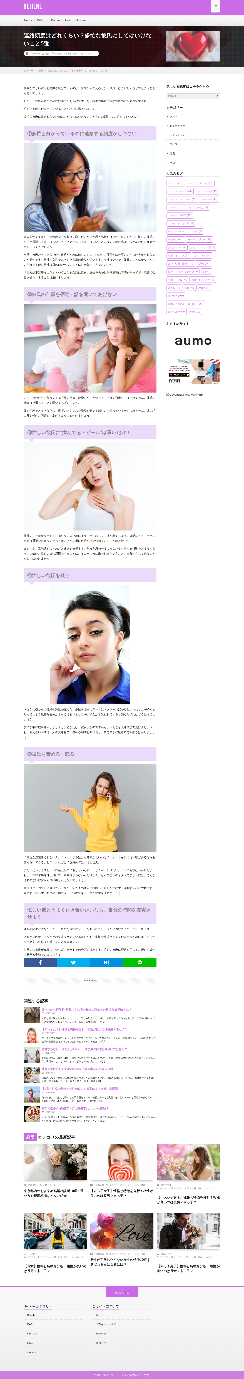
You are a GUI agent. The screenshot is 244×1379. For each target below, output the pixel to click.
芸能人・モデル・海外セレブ (185, 303)
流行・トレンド (202, 279)
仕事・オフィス (178, 255)
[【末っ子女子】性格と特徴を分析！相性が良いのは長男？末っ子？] (32, 1035)
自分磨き (176, 295)
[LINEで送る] (139, 962)
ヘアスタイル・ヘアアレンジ (185, 231)
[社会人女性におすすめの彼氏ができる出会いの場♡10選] (32, 1075)
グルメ (173, 116)
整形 (206, 271)
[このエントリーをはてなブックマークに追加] (106, 962)
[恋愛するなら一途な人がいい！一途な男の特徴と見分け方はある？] (32, 1055)
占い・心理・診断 (180, 263)
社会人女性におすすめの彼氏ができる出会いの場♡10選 (77, 1068)
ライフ (173, 144)
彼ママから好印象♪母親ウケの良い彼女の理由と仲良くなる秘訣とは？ (87, 1009)
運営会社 (101, 1342)
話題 (172, 162)
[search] (217, 96)
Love (68, 20)
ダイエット (209, 199)
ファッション (177, 134)
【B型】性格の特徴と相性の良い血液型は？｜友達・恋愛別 (80, 1088)
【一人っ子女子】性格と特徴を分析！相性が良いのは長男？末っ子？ (188, 1199)
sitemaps (101, 1333)
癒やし (174, 287)
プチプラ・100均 (179, 215)
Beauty (28, 20)
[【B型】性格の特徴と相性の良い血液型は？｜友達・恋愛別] (32, 1094)
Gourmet (81, 20)
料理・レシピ (177, 279)
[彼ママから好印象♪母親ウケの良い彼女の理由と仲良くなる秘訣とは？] (32, 1015)
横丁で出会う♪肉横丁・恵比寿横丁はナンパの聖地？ (75, 1108)
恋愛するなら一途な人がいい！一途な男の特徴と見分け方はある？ (84, 1049)
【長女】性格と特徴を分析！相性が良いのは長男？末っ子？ (55, 1268)
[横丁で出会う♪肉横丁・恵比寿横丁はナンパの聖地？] (32, 1114)
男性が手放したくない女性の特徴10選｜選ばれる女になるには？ (120, 1262)
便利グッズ (202, 255)
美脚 (189, 287)
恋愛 (47, 53)
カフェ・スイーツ (180, 191)
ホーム (100, 1314)
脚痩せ (204, 287)
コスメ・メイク (206, 191)
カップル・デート (63, 53)
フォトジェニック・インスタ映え (188, 207)
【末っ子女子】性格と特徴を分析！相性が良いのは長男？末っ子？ (84, 1029)
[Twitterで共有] (73, 962)
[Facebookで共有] (40, 962)
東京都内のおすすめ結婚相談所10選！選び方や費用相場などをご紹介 (54, 1193)
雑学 (194, 311)
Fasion (40, 20)
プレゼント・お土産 (181, 223)
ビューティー (177, 125)
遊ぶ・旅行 (176, 311)
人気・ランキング (202, 247)
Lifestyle (55, 20)
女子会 (203, 263)
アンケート (175, 183)
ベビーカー (175, 239)
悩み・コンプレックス (84, 53)
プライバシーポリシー (108, 1324)
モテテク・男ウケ (199, 239)
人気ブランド (177, 247)
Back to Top (122, 1292)
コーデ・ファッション (182, 199)
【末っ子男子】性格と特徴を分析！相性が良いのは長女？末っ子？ (188, 1268)
